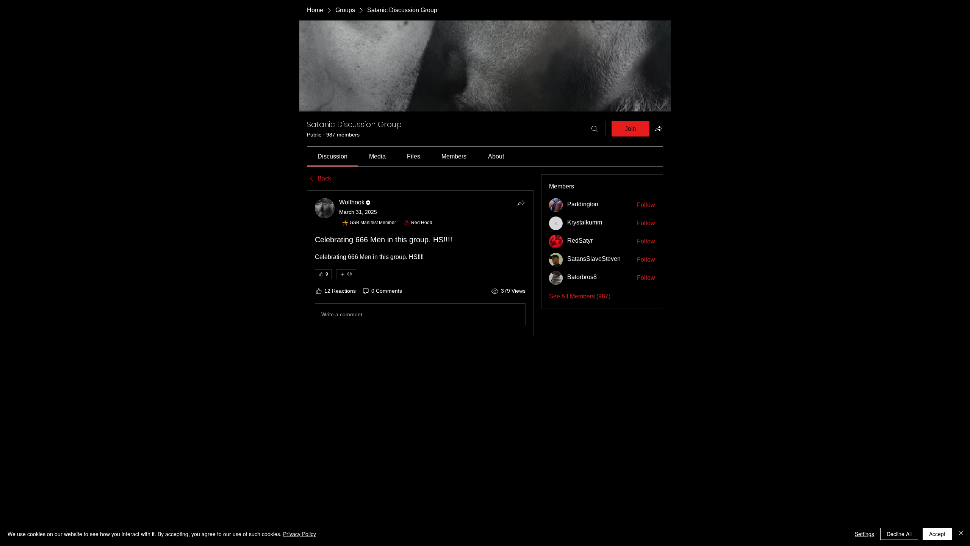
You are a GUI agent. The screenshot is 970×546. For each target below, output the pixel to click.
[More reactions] (346, 274)
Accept (937, 534)
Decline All (899, 534)
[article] (420, 263)
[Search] (594, 128)
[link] (332, 156)
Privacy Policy (299, 534)
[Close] (960, 534)
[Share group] (658, 128)
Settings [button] (864, 534)
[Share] (521, 202)
